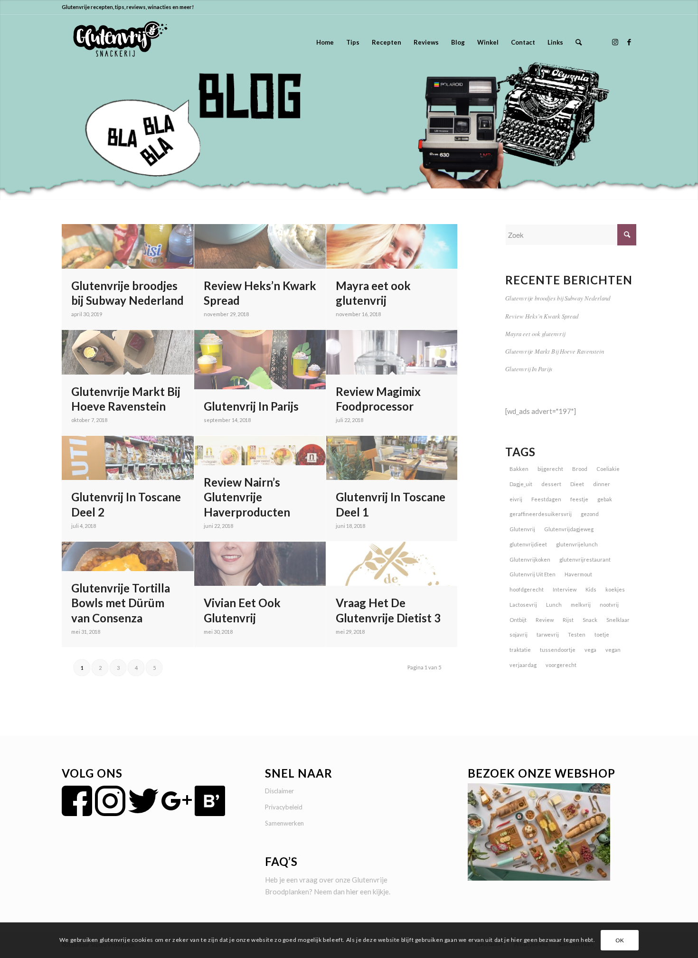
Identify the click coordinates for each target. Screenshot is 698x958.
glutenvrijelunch (577, 544)
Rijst (568, 620)
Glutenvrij (522, 529)
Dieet (577, 484)
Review (545, 620)
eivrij (515, 499)
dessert (551, 484)
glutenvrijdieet (528, 544)
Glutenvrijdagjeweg (569, 529)
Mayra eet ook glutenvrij (535, 333)
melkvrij (581, 604)
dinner (601, 484)
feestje (579, 499)
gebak (604, 499)
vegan (613, 650)
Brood (579, 469)
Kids (590, 589)
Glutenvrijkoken (529, 559)
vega (590, 650)
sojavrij (518, 634)
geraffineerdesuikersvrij (540, 514)
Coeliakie (608, 469)
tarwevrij (548, 634)
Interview (564, 589)
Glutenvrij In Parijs (528, 369)
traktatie (520, 650)
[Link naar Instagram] (615, 42)
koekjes (615, 589)
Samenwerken (284, 823)
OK (619, 939)
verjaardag (523, 665)
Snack (590, 620)
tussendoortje (557, 650)
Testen (576, 634)
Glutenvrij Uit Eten (532, 574)
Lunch (554, 604)
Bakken (518, 469)
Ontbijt (518, 620)
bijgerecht (550, 469)
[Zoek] (578, 42)
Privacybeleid (283, 807)
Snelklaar (618, 620)
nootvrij (609, 604)
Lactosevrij (523, 604)
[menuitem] (325, 42)
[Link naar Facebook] (629, 42)
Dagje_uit (520, 484)
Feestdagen (546, 499)
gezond (590, 514)
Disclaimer (279, 791)
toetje (601, 634)
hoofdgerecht (526, 589)
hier (352, 891)
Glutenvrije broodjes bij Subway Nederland (557, 298)
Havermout (578, 574)
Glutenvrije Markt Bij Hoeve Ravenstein (554, 351)
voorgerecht (561, 665)
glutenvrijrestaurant (585, 559)
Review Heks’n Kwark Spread (541, 316)
